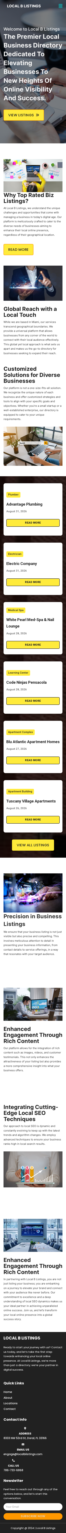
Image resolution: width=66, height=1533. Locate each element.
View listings (21, 115)
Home (8, 1392)
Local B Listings (24, 6)
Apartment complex (20, 732)
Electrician (14, 554)
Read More (18, 249)
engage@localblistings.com (23, 1454)
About (8, 1398)
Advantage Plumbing (24, 504)
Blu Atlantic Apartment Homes (33, 742)
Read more (33, 522)
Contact (10, 1409)
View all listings (33, 845)
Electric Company (21, 563)
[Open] (60, 6)
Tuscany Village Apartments (31, 801)
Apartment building (20, 791)
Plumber (13, 494)
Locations (11, 1403)
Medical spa (16, 610)
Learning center (18, 672)
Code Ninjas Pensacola (26, 682)
